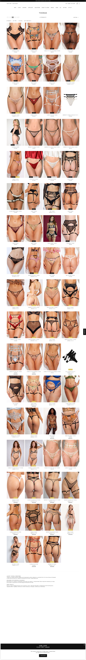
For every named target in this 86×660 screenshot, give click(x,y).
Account (73, 3)
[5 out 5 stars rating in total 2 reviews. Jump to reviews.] (34, 534)
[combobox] (77, 3)
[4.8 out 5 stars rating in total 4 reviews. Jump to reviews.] (34, 566)
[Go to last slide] (0, 0)
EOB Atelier (15, 3)
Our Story (9, 3)
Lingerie (24, 7)
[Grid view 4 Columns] (13, 17)
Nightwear (37, 7)
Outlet (70, 7)
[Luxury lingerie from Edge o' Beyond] (43, 4)
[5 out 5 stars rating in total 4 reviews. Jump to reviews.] (70, 534)
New (15, 7)
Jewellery (30, 7)
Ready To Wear (45, 7)
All (60, 7)
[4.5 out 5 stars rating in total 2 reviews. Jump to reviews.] (70, 438)
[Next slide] (85, 0)
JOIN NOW (43, 655)
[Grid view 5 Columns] (15, 17)
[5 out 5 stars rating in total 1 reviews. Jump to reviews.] (52, 438)
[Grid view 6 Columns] (18, 17)
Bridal (52, 7)
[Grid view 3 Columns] (10, 17)
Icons (19, 7)
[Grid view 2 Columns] (9, 17)
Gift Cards (68, 3)
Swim (57, 7)
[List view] (7, 17)
